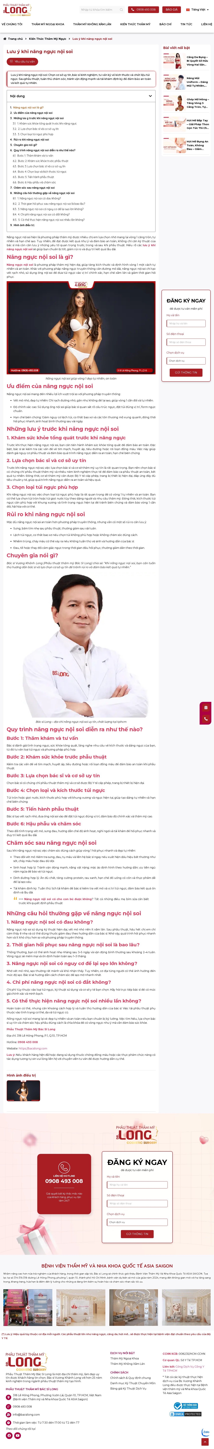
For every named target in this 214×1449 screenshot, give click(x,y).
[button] (205, 1442)
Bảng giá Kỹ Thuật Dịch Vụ (128, 1388)
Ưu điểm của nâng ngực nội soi (33, 112)
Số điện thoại (175, 334)
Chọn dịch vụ (175, 352)
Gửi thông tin (186, 372)
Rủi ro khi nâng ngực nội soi (31, 139)
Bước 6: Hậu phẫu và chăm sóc (37, 182)
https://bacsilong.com (33, 1048)
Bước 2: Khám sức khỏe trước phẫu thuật (43, 161)
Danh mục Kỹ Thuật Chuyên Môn (132, 1383)
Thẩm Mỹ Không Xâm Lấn (127, 1364)
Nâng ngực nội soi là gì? (28, 107)
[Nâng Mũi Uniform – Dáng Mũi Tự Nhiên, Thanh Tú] (174, 81)
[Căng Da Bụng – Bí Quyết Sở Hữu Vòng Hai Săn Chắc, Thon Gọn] (174, 60)
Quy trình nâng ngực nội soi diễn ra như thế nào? (44, 150)
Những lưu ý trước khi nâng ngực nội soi (39, 118)
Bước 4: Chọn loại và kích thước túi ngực (42, 171)
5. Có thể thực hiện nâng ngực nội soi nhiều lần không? (51, 219)
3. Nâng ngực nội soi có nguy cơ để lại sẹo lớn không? (50, 209)
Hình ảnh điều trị (24, 225)
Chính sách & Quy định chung (130, 1378)
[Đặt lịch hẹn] (206, 708)
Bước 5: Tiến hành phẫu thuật (36, 177)
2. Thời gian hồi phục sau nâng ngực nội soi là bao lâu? (51, 203)
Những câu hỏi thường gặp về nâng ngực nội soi (44, 193)
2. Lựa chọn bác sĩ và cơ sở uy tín (38, 129)
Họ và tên (173, 315)
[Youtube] (17, 1435)
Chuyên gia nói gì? (25, 145)
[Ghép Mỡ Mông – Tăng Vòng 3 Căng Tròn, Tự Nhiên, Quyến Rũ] (174, 103)
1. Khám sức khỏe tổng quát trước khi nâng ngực (47, 123)
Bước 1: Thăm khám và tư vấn (35, 155)
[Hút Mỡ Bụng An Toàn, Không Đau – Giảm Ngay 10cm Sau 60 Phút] (174, 145)
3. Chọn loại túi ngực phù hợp (35, 134)
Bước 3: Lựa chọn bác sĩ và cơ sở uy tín (41, 166)
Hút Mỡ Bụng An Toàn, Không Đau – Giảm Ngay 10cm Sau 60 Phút (197, 149)
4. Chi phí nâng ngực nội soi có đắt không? (44, 214)
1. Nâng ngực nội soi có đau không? (39, 198)
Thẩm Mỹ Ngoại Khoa (124, 1358)
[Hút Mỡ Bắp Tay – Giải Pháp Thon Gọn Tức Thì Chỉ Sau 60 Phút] (174, 124)
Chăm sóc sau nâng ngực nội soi (34, 187)
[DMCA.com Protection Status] (185, 1416)
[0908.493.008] (206, 719)
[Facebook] (9, 1435)
